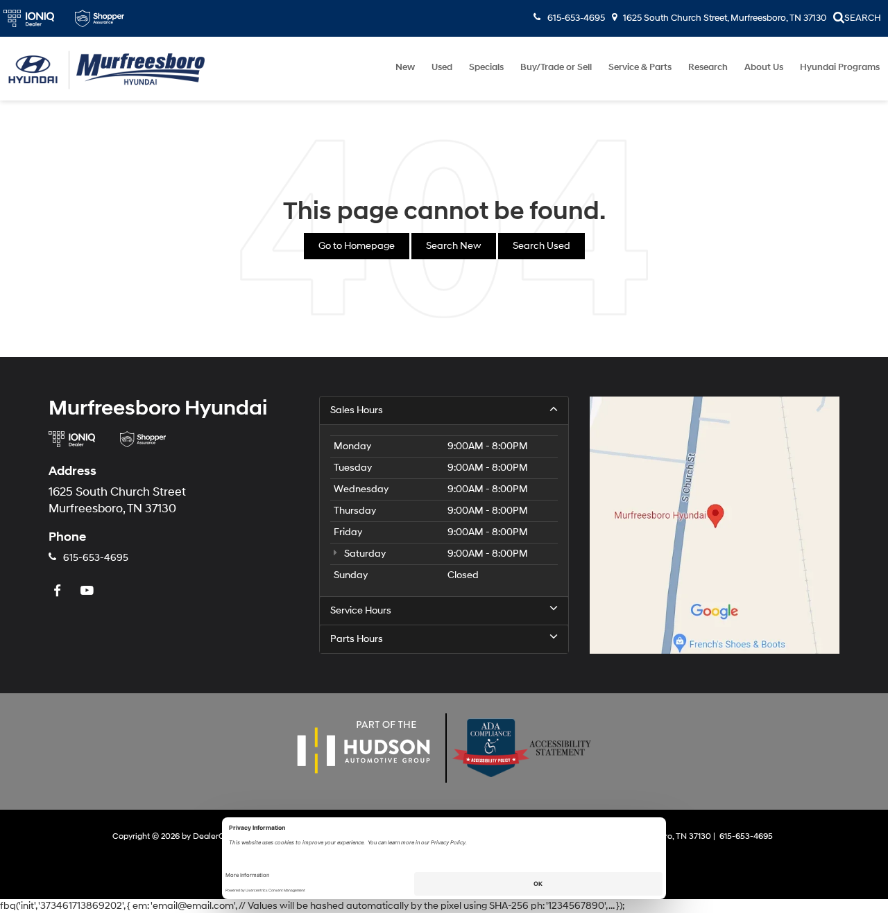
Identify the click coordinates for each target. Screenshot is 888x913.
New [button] (405, 67)
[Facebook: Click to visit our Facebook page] (59, 592)
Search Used (541, 246)
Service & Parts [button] (640, 67)
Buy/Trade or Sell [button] (556, 67)
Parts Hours (356, 639)
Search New (453, 246)
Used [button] (442, 67)
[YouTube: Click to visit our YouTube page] (89, 592)
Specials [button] (486, 67)
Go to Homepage (356, 246)
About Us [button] (763, 67)
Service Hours (360, 610)
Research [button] (708, 67)
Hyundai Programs (840, 67)
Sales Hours (356, 410)
